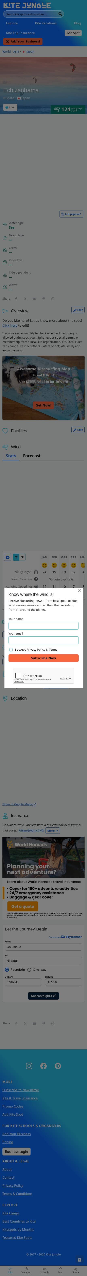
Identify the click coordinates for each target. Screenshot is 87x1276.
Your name (15, 619)
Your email (15, 633)
